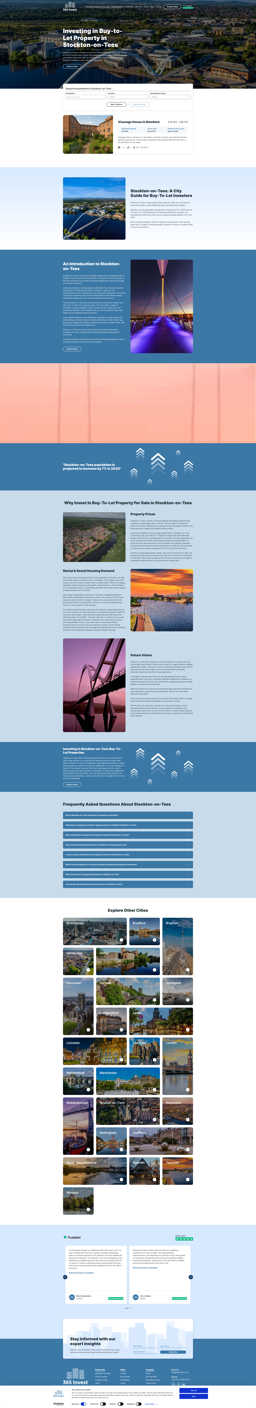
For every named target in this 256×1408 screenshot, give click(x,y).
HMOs (97, 1383)
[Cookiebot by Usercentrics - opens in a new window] (58, 1404)
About (146, 7)
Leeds (137, 1013)
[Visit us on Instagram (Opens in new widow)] (173, 1385)
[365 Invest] (70, 6)
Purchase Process (153, 1380)
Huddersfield (109, 1013)
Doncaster (73, 983)
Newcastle (173, 1103)
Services (138, 7)
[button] (128, 815)
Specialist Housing (102, 1373)
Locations (130, 7)
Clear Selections (139, 104)
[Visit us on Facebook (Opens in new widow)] (178, 1385)
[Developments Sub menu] (123, 6)
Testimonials (151, 1383)
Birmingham (75, 923)
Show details (149, 1404)
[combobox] (126, 97)
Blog (152, 7)
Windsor (72, 1192)
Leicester (73, 1043)
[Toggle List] (146, 97)
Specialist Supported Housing (98, 7)
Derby (104, 953)
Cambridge (74, 953)
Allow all (194, 1390)
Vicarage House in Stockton (139, 122)
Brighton (172, 923)
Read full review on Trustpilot (81, 1281)
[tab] (125, 1308)
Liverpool (139, 1043)
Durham (105, 983)
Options (116, 104)
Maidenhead (75, 1073)
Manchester (108, 1073)
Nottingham (108, 1132)
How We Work (151, 1377)
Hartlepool (173, 983)
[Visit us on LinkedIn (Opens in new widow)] (184, 1385)
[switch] (103, 1404)
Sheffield (139, 1132)
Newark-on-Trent (112, 1103)
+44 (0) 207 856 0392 (180, 1380)
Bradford (139, 923)
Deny (194, 1396)
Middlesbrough (77, 1103)
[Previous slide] (65, 1277)
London (171, 1043)
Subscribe (173, 1352)
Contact (159, 7)
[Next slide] (191, 1277)
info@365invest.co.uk (180, 1372)
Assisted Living (101, 1380)
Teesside (172, 1162)
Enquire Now (72, 785)
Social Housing (101, 1377)
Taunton (139, 1162)
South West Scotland (81, 1162)
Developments (117, 7)
